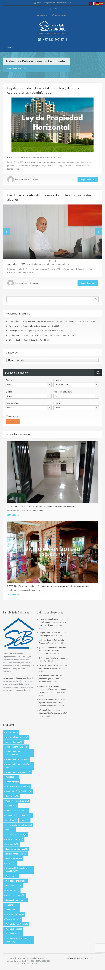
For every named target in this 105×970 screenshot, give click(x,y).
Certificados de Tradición (17, 786)
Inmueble (57, 380)
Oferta (9, 380)
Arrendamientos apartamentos (13, 753)
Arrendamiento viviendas (17, 772)
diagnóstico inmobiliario (17, 801)
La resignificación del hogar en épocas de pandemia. (30, 331)
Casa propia (12, 782)
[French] (94, 3)
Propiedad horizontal (52, 157)
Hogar (25, 820)
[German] (97, 3)
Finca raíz (11, 820)
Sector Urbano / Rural (62, 392)
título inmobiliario (14, 914)
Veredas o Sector (13, 403)
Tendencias (11, 905)
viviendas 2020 (13, 934)
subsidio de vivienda (15, 900)
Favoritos (44, 15)
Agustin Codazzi (14, 742)
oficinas (10, 863)
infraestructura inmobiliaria (18, 825)
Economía (11, 806)
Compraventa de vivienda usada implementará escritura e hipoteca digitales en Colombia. (52, 689)
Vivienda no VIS (13, 929)
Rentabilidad (12, 890)
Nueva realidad (13, 859)
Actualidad (11, 732)
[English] (90, 3)
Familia (26, 815)
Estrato (56, 403)
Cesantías (11, 791)
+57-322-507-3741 (55, 39)
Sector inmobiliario (14, 895)
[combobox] (52, 360)
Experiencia (11, 815)
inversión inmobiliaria (16, 834)
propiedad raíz (13, 886)
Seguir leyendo (87, 179)
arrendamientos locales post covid (18, 765)
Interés (9, 830)
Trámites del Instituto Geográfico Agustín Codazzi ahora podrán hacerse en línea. (52, 703)
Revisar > (41, 511)
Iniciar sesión (61, 15)
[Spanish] (101, 3)
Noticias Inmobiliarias (16, 854)
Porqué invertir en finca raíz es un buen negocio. (28, 326)
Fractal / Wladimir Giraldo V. (81, 958)
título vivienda (13, 919)
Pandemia (11, 876)
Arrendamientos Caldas (17, 759)
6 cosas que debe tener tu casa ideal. (24, 340)
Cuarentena (12, 796)
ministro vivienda (14, 839)
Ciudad (9, 392)
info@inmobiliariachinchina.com (57, 2)
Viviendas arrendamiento (58, 264)
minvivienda (12, 844)
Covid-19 (26, 791)
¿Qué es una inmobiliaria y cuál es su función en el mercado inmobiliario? (38, 335)
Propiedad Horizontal (16, 881)
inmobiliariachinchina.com (13, 678)
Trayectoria (11, 910)
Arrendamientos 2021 (16, 747)
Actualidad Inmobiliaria (16, 737)
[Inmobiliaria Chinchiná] (52, 26)
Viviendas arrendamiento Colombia (16, 940)
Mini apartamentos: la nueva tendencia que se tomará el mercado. (50, 679)
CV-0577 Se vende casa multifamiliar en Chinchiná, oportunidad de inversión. (41, 506)
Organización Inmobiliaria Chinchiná (16, 869)
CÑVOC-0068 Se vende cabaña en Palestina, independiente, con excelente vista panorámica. (48, 586)
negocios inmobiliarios (16, 849)
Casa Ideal (11, 777)
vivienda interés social (16, 924)
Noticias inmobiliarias (33, 157)
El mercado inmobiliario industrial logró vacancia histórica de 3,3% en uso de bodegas (43, 321)
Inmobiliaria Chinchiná (28, 179)
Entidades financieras (16, 810)
